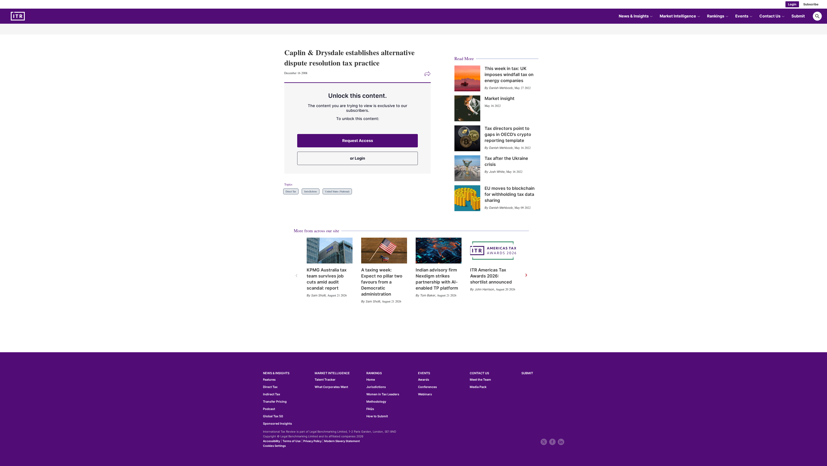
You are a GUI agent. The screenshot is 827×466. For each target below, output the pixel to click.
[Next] (526, 275)
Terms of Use (292, 441)
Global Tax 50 (273, 416)
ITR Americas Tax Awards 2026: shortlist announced (491, 276)
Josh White (497, 171)
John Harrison (484, 289)
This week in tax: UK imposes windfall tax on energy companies (509, 74)
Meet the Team (480, 379)
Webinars (425, 394)
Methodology (376, 401)
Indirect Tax (271, 394)
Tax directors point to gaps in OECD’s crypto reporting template (508, 134)
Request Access (357, 140)
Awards (423, 379)
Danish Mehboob (501, 88)
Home (370, 379)
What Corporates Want (331, 386)
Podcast (269, 408)
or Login (357, 158)
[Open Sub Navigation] (651, 16)
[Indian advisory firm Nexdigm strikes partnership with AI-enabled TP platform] (439, 250)
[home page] (28, 16)
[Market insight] (467, 108)
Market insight (500, 98)
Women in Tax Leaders (382, 394)
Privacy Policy (312, 441)
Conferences (427, 386)
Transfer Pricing (275, 401)
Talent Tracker (325, 379)
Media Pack (478, 386)
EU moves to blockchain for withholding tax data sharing (510, 194)
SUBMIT (527, 373)
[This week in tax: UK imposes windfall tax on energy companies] (467, 78)
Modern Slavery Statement (342, 441)
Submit (798, 16)
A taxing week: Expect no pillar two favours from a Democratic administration (381, 282)
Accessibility (271, 441)
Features (269, 379)
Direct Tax (291, 191)
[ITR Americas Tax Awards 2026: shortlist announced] (493, 250)
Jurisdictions (310, 191)
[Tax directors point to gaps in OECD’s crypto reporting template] (467, 138)
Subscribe (810, 4)
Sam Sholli (318, 295)
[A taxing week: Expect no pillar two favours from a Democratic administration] (384, 250)
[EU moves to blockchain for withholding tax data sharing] (467, 198)
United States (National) (337, 191)
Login (792, 4)
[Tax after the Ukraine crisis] (467, 168)
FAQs (370, 408)
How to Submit (377, 416)
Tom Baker (427, 295)
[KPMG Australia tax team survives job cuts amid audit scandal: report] (330, 250)
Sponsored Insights (277, 423)
